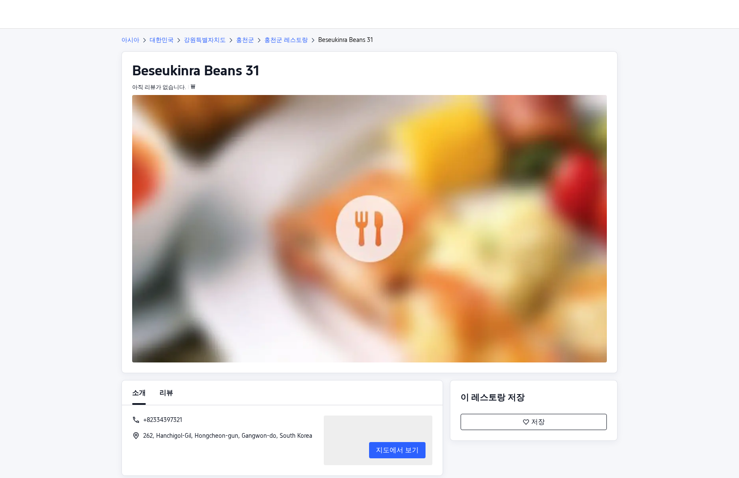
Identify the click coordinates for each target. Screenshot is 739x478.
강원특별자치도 (205, 39)
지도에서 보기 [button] (397, 450)
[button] (679, 14)
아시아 (130, 39)
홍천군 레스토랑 (286, 39)
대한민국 (162, 39)
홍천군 (245, 39)
